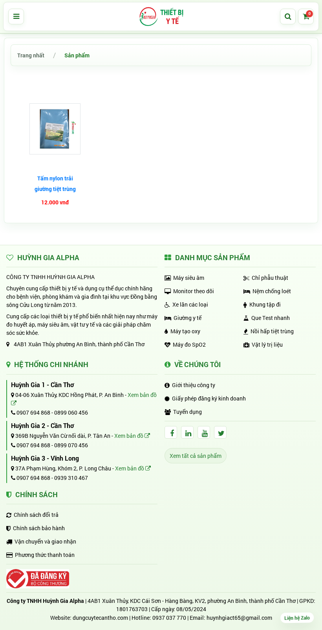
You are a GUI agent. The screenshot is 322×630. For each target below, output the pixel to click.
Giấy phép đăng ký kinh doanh (209, 398)
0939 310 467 (71, 477)
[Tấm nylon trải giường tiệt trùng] (54, 128)
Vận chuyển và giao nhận (45, 541)
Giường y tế (187, 317)
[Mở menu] (16, 16)
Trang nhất (30, 55)
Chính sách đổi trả (36, 514)
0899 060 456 (71, 412)
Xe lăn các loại (190, 304)
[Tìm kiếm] (288, 16)
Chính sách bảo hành (39, 528)
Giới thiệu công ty (193, 385)
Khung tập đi (265, 304)
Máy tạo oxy (185, 331)
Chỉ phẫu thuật (270, 277)
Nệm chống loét (271, 291)
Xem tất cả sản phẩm (195, 455)
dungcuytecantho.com (100, 617)
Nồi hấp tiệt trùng (272, 331)
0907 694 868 (32, 412)
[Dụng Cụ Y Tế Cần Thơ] (161, 16)
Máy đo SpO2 (189, 344)
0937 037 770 (169, 617)
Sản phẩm (77, 55)
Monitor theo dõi (193, 291)
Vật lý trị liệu (267, 344)
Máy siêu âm (188, 277)
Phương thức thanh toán (45, 554)
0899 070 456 (71, 445)
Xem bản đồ (129, 435)
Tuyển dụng (187, 411)
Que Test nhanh (270, 317)
